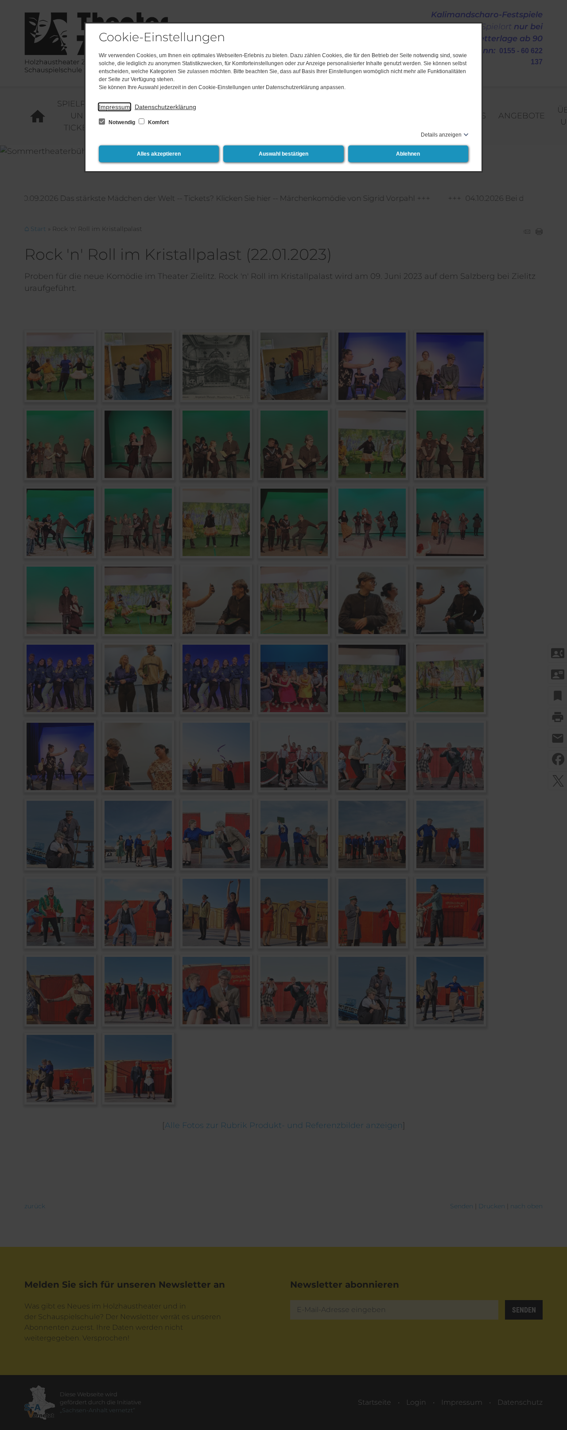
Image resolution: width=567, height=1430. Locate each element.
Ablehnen (408, 154)
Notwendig (121, 122)
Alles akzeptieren (159, 154)
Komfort (158, 122)
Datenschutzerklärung (165, 106)
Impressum (114, 106)
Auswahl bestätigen (283, 154)
